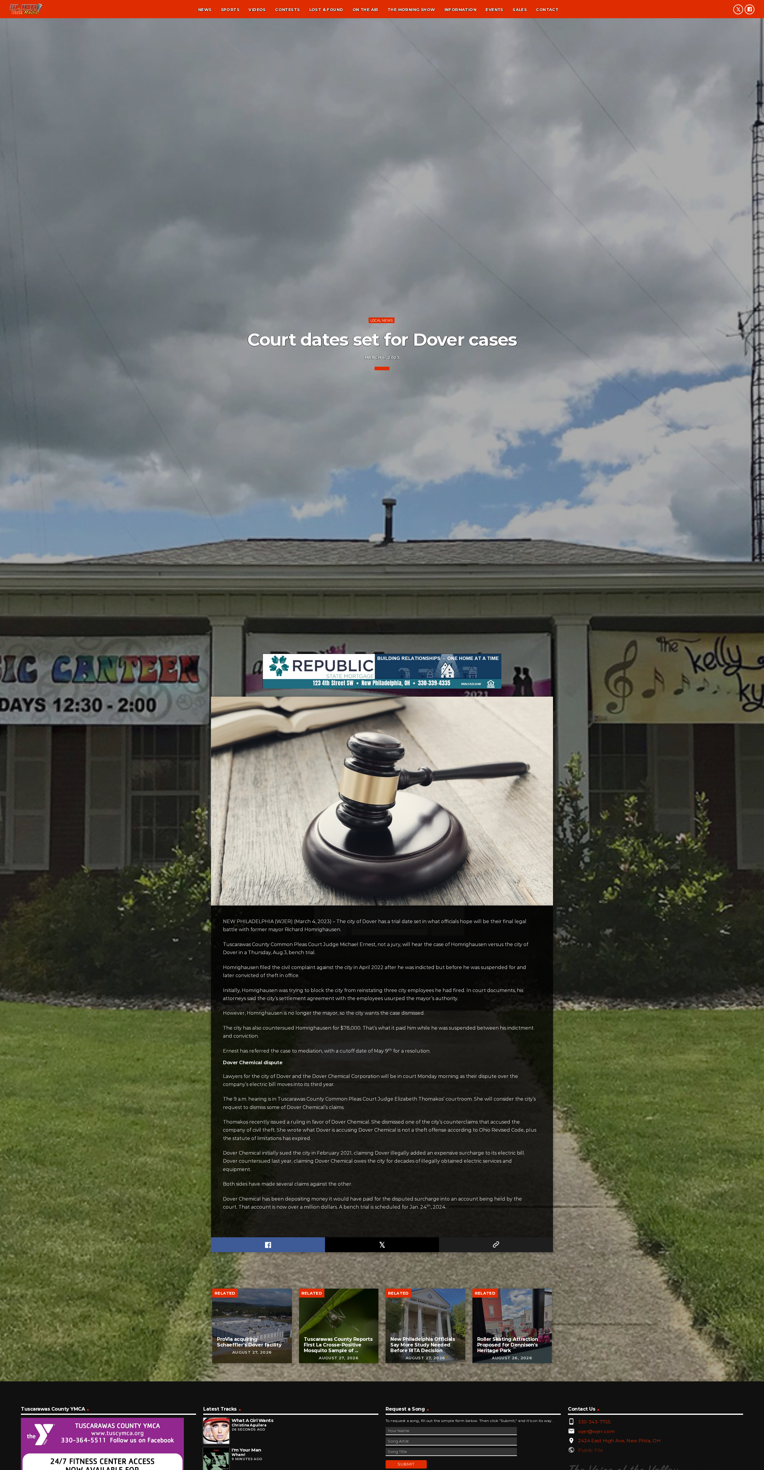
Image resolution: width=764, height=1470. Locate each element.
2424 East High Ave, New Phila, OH (619, 1440)
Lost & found (326, 9)
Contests (287, 9)
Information (460, 9)
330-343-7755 (594, 1422)
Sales (520, 9)
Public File (590, 1450)
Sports (230, 9)
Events (494, 9)
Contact (547, 9)
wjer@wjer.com (596, 1431)
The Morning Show (411, 9)
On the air (365, 9)
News (205, 9)
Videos (257, 9)
